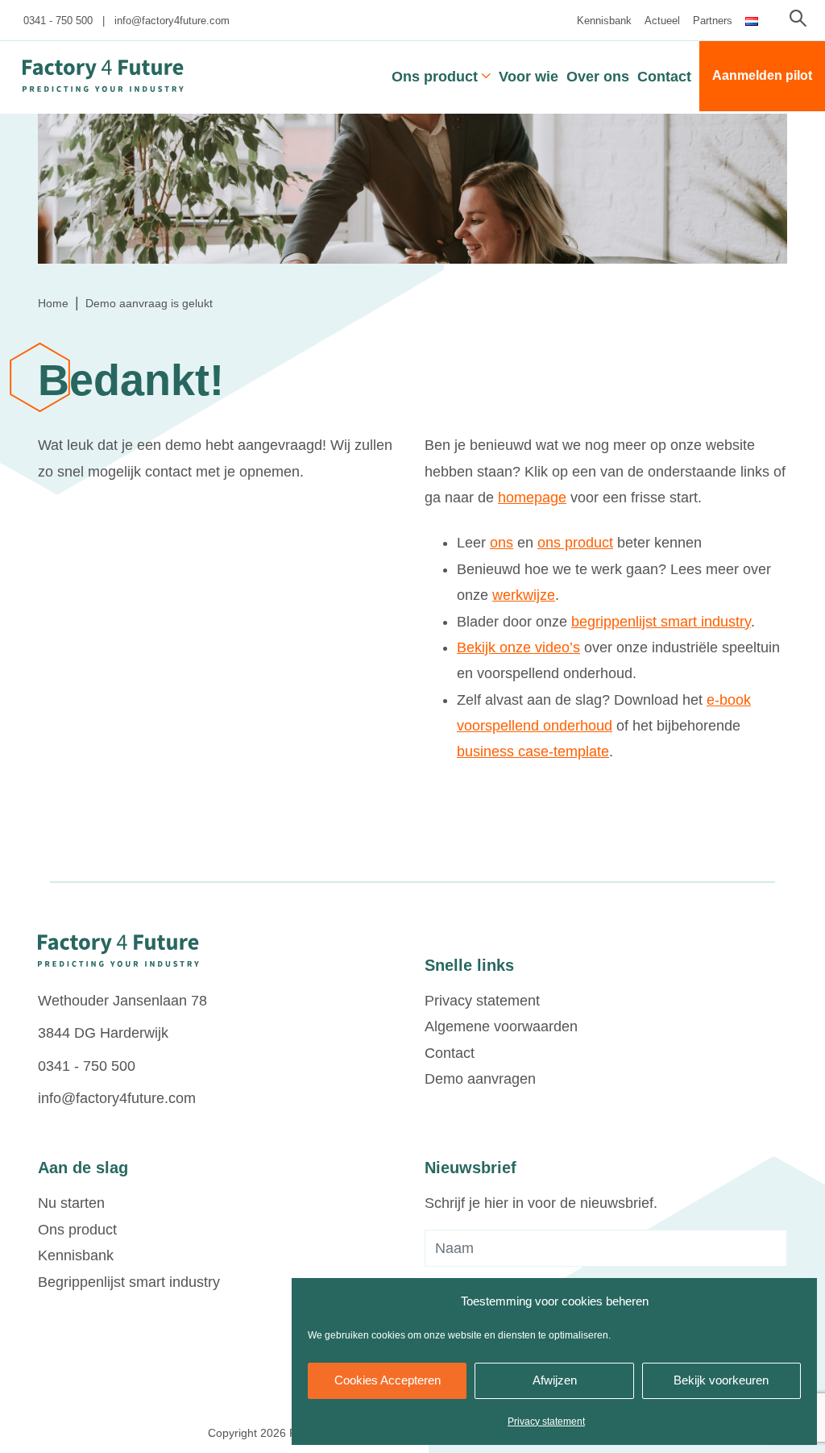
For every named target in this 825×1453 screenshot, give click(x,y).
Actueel (662, 21)
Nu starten (71, 1203)
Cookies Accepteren (387, 1380)
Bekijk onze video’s (518, 647)
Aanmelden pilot (762, 75)
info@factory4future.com (172, 21)
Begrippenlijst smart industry (129, 1282)
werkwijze (523, 595)
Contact (664, 77)
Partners (712, 21)
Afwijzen (555, 1380)
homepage (532, 497)
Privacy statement (546, 1421)
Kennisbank (604, 21)
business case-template (533, 751)
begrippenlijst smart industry (661, 622)
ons (501, 543)
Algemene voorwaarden (501, 1026)
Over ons (597, 77)
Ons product (435, 77)
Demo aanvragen (480, 1079)
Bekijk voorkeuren (721, 1380)
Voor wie (528, 77)
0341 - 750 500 (58, 21)
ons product (575, 543)
